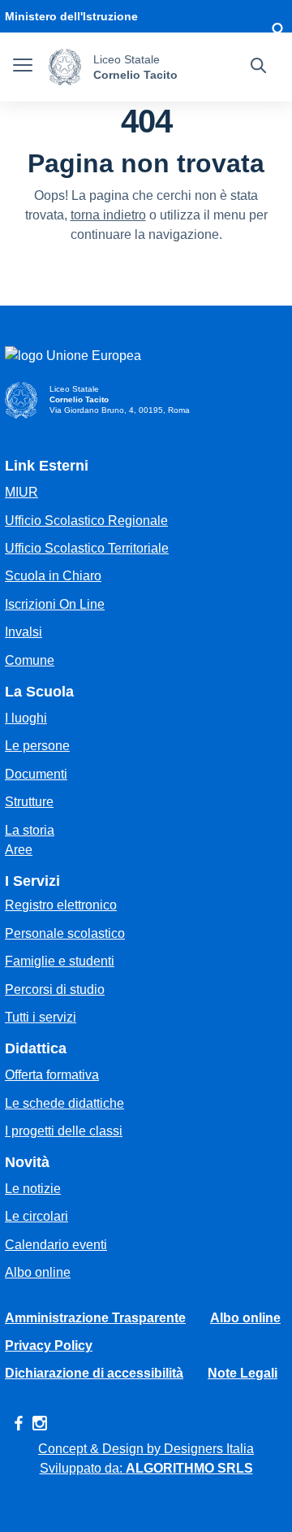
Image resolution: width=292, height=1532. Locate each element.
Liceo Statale (126, 59)
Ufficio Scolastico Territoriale (87, 548)
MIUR (21, 492)
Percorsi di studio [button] (55, 989)
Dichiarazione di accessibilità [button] (94, 1373)
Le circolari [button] (36, 1216)
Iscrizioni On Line (55, 604)
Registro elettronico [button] (61, 905)
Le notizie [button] (33, 1189)
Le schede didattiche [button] (64, 1103)
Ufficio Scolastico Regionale (86, 520)
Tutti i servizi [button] (40, 1017)
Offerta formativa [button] (52, 1075)
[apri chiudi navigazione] (22, 67)
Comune (29, 660)
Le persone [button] (37, 746)
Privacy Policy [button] (48, 1345)
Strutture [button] (29, 802)
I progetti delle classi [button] (63, 1131)
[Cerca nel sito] (258, 67)
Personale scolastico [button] (65, 933)
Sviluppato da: (146, 1468)
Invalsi (23, 632)
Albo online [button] (38, 1272)
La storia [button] (29, 830)
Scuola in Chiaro (53, 576)
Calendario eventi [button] (56, 1245)
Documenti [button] (36, 774)
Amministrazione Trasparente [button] (95, 1318)
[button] (277, 32)
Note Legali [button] (242, 1373)
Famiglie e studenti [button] (59, 961)
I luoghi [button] (26, 718)
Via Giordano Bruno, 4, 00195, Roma (119, 410)
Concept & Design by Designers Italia (146, 1449)
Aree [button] (18, 850)
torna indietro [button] (108, 215)
